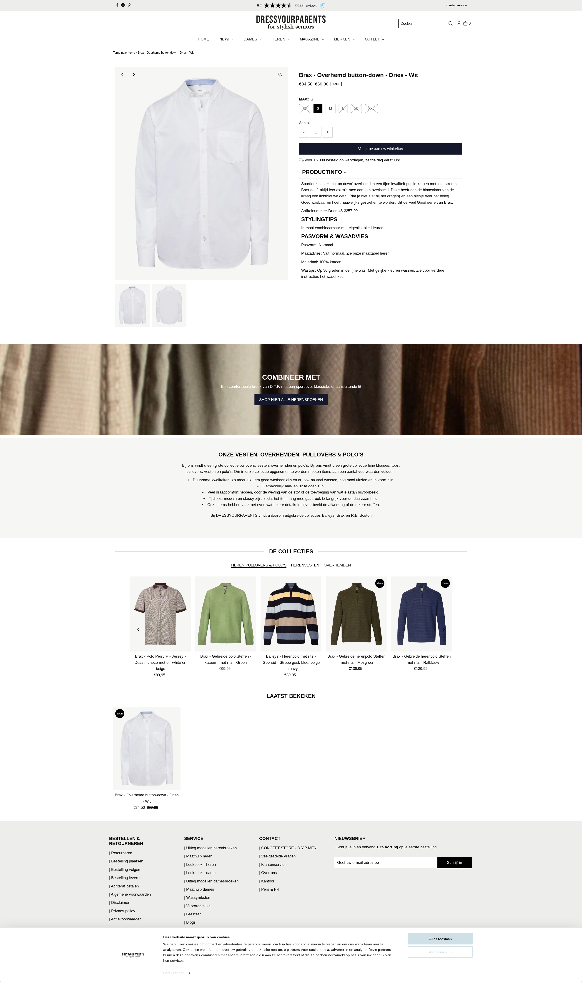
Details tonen (173, 973)
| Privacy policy (122, 911)
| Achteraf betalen (124, 886)
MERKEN (342, 39)
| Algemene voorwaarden (130, 894)
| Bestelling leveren (125, 878)
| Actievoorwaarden (125, 919)
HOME (203, 39)
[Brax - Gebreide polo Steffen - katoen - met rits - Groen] (225, 613)
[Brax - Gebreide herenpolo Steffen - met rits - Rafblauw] (421, 613)
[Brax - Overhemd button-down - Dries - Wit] (147, 748)
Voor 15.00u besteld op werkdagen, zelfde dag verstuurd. (353, 160)
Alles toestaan (440, 939)
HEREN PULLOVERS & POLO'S (258, 565)
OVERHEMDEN (337, 565)
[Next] (134, 74)
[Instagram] (123, 5)
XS (305, 108)
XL (356, 108)
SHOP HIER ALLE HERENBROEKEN (291, 400)
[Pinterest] (129, 5)
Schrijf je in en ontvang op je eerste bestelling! (387, 847)
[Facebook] (117, 5)
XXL (371, 108)
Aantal (304, 123)
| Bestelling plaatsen (126, 861)
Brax (448, 202)
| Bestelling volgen (124, 869)
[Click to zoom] (280, 74)
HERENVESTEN (305, 565)
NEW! (224, 39)
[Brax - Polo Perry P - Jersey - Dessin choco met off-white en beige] (160, 613)
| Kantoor (266, 881)
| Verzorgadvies (197, 906)
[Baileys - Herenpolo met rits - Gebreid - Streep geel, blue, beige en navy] (291, 613)
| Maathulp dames (199, 889)
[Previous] (123, 74)
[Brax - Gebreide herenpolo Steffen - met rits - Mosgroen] (356, 613)
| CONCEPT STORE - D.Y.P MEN (287, 848)
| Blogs (190, 922)
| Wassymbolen (197, 897)
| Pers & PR (269, 889)
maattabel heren (375, 253)
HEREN (279, 39)
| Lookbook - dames (201, 873)
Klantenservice (456, 5)
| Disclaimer (119, 902)
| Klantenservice (272, 864)
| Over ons (268, 873)
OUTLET (373, 39)
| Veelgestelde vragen (277, 856)
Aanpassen (438, 952)
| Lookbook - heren (200, 864)
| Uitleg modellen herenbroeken (210, 848)
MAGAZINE (310, 39)
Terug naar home (124, 52)
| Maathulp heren (198, 856)
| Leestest (192, 914)
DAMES (251, 39)
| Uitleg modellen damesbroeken (211, 881)
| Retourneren (120, 853)
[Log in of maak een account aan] (459, 23)
